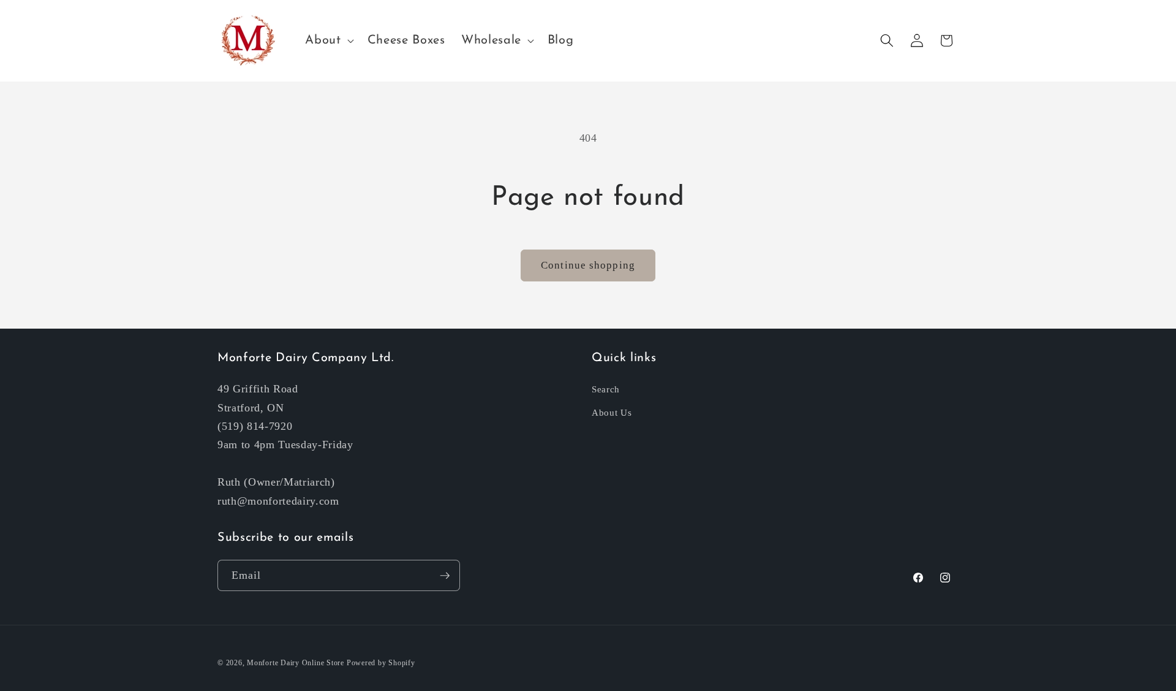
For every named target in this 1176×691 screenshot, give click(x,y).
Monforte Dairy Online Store (295, 663)
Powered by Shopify (381, 663)
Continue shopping (588, 265)
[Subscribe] (444, 576)
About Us (611, 412)
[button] (328, 40)
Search (606, 389)
